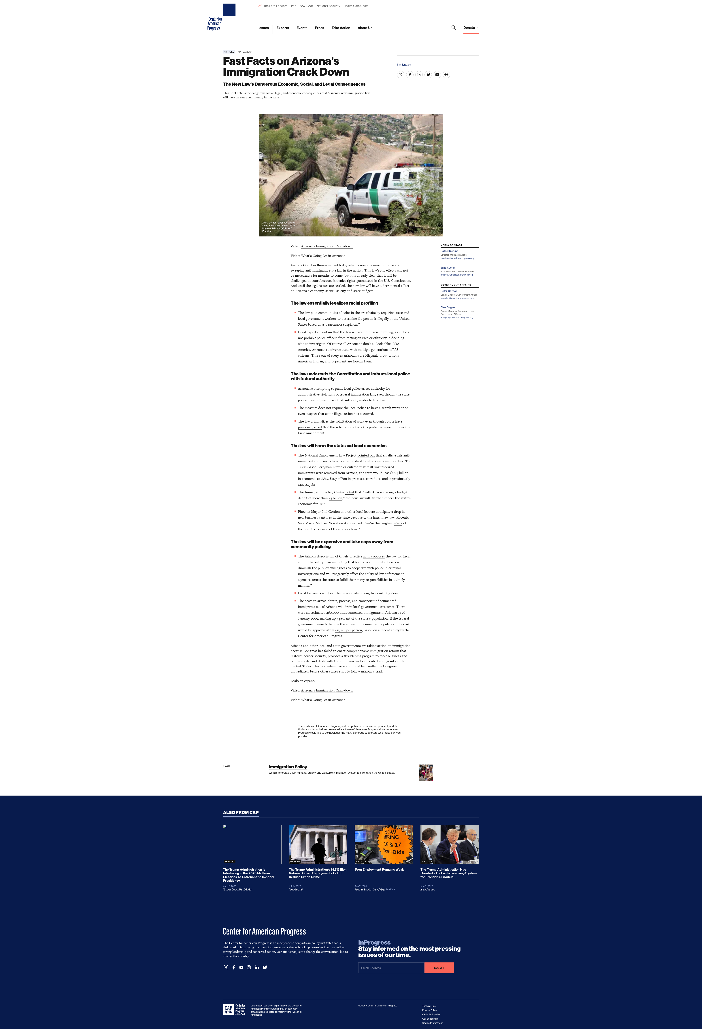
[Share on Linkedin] (419, 74)
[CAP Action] (235, 1009)
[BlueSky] (264, 967)
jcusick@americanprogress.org (457, 274)
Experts (282, 28)
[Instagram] (249, 967)
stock (398, 523)
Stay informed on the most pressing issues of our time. (409, 948)
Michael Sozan (230, 889)
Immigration (404, 64)
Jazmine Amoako (363, 889)
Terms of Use (429, 1006)
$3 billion (335, 498)
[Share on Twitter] (400, 74)
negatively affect (346, 573)
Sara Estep (378, 889)
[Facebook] (234, 967)
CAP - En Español (431, 1014)
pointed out (366, 455)
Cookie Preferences (432, 1023)
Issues (263, 28)
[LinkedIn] (257, 967)
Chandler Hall (296, 889)
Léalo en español (303, 680)
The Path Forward (275, 6)
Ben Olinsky (245, 889)
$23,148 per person (348, 630)
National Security (328, 6)
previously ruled (310, 427)
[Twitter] (226, 967)
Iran (293, 6)
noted (349, 492)
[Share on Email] (437, 74)
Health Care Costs (356, 6)
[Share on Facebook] (410, 74)
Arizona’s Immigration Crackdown (327, 246)
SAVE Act (306, 6)
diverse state (339, 349)
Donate (469, 28)
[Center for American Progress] (230, 17)
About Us (365, 28)
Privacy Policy (429, 1010)
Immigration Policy (288, 766)
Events (302, 28)
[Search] (454, 29)
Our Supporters (430, 1018)
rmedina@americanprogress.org (457, 258)
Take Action (341, 28)
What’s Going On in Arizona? (323, 255)
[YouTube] (241, 967)
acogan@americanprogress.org (457, 317)
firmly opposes (374, 556)
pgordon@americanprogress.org (457, 298)
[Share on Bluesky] (428, 74)
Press (319, 28)
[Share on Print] (446, 74)
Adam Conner (427, 889)
